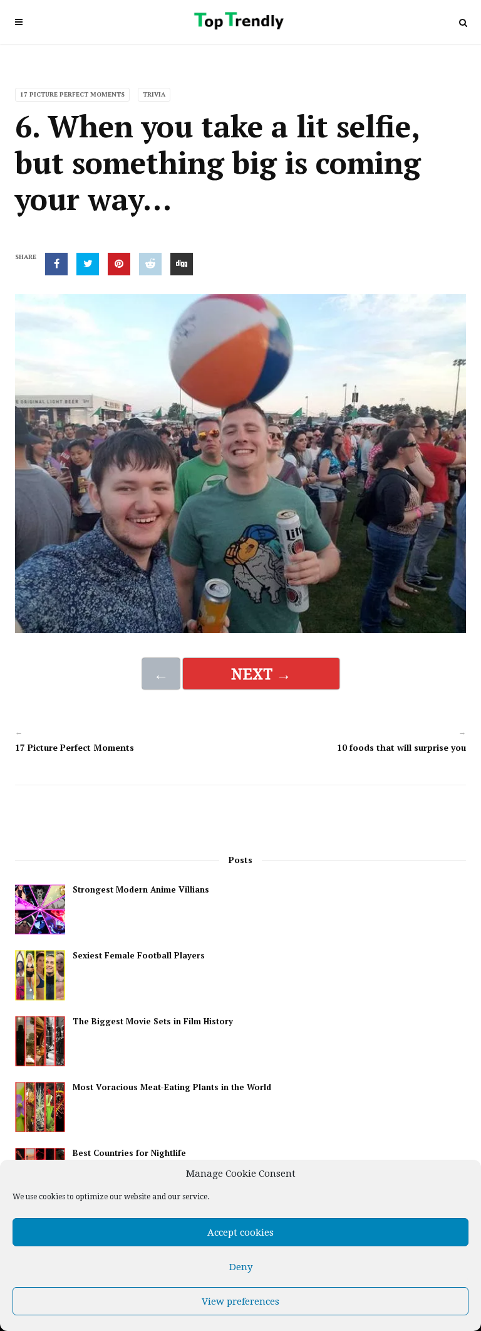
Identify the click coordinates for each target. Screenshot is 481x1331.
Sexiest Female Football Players (139, 955)
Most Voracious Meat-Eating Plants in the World (172, 1087)
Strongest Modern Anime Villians (141, 889)
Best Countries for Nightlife (129, 1153)
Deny (240, 1267)
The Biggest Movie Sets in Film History (153, 1021)
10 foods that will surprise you (401, 747)
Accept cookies (240, 1232)
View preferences (240, 1301)
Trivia (154, 94)
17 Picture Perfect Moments (72, 94)
